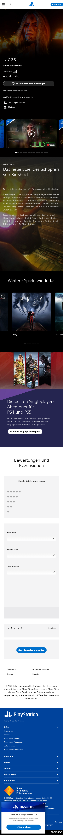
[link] (31, 315)
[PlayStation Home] (31, 4)
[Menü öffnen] (3, 4)
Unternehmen (9, 746)
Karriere (7, 735)
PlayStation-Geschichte (13, 749)
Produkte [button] (8, 756)
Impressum (8, 731)
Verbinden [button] (9, 780)
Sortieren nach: (14, 566)
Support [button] (8, 768)
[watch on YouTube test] (51, 145)
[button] (31, 133)
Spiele (14, 721)
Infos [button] (6, 727)
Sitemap (58, 822)
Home (6, 721)
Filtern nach (12, 549)
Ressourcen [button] (10, 774)
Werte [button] (7, 762)
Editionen (11, 532)
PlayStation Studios (12, 738)
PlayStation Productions (13, 742)
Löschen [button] (52, 628)
